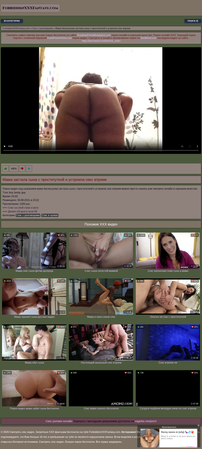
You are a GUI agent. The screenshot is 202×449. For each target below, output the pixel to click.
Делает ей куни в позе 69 (22, 211)
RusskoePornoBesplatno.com (94, 35)
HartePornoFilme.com (59, 38)
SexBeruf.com (148, 38)
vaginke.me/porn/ (146, 421)
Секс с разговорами (28, 215)
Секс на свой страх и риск (23, 207)
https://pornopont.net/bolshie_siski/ (101, 40)
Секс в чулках (50, 215)
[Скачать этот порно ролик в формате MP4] (29, 168)
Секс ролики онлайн (59, 421)
